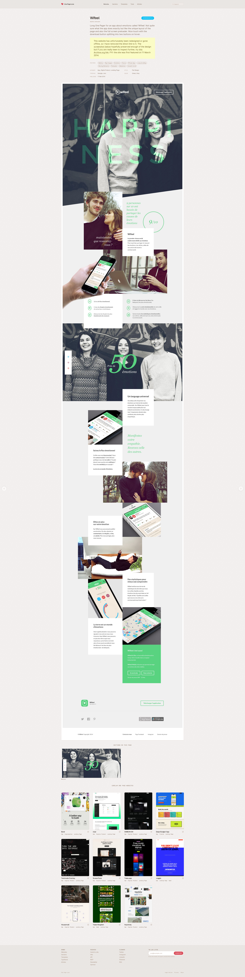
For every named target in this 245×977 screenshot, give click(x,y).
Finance (161, 834)
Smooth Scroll (131, 66)
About (182, 972)
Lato (104, 73)
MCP (91, 959)
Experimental (68, 834)
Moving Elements (103, 66)
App (99, 70)
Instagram (122, 954)
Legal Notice (168, 972)
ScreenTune (97, 878)
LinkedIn (122, 957)
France (124, 63)
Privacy (176, 972)
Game (97, 927)
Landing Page (115, 70)
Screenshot (147, 18)
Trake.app (128, 878)
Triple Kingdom (98, 925)
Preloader (114, 66)
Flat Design (135, 70)
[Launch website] (88, 832)
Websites (64, 952)
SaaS (170, 880)
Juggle (158, 878)
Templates (64, 957)
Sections (64, 954)
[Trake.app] (138, 857)
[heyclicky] (138, 904)
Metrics (100, 63)
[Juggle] (170, 857)
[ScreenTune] (107, 857)
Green (134, 73)
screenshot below (102, 46)
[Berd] (75, 811)
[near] (107, 811)
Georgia (100, 73)
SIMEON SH (128, 832)
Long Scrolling (141, 63)
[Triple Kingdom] (107, 904)
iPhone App (131, 63)
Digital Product (105, 70)
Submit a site (94, 952)
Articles (63, 962)
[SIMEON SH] (138, 811)
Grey (137, 73)
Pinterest (122, 959)
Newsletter (93, 962)
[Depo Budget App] (170, 811)
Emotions (117, 63)
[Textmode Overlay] (75, 857)
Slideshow (122, 66)
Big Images (108, 63)
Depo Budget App (162, 832)
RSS (120, 962)
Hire (91, 954)
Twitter (121, 952)
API (91, 957)
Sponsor (93, 964)
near (94, 832)
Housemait (65, 925)
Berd (63, 832)
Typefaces (64, 959)
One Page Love (69, 4)
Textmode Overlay (68, 878)
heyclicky (127, 925)
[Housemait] (75, 904)
